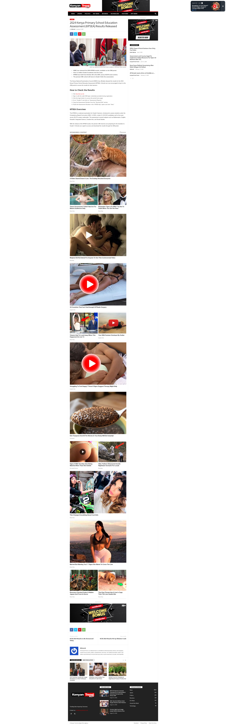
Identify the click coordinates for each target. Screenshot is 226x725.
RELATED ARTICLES (75, 660)
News (73, 14)
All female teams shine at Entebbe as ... (142, 73)
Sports (79, 14)
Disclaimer (136, 723)
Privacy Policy (144, 723)
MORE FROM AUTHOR (88, 660)
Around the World (134, 703)
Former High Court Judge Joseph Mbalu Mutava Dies (117, 710)
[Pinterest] (79, 34)
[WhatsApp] (84, 34)
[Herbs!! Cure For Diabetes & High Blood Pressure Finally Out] (117, 669)
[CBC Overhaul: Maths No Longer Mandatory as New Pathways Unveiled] (78, 669)
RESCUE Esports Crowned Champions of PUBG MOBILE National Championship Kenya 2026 (118, 693)
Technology (115, 14)
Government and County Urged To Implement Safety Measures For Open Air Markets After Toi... (143, 57)
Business (105, 14)
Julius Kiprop (133, 52)
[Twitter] (75, 34)
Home (71, 17)
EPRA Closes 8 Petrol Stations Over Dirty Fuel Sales (142, 49)
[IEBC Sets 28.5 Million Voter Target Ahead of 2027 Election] (104, 703)
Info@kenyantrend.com (82, 710)
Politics (87, 14)
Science (75, 17)
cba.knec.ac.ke (80, 94)
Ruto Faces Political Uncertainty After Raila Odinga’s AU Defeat (142, 66)
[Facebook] (71, 34)
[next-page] (125, 660)
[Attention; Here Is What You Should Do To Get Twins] (98, 669)
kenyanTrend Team (134, 61)
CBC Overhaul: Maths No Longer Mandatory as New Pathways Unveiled (78, 678)
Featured (125, 14)
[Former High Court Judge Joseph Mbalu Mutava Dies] (104, 712)
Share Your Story (152, 723)
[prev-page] (123, 660)
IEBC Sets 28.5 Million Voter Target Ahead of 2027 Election (118, 701)
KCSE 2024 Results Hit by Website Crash (113, 638)
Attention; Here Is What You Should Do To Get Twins (96, 677)
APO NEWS (134, 14)
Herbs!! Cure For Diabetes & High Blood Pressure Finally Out (117, 677)
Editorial (73, 29)
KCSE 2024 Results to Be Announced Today (81, 639)
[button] (155, 14)
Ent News (96, 14)
